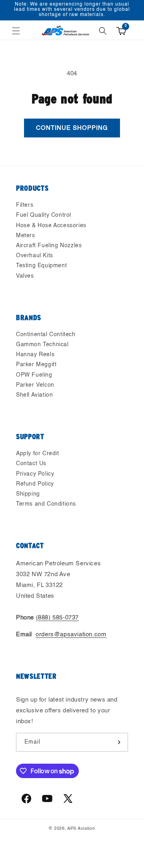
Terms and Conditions (46, 504)
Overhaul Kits (34, 255)
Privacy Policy (35, 474)
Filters (24, 205)
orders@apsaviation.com (71, 634)
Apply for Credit (37, 453)
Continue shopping (72, 128)
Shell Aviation (34, 395)
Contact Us (31, 463)
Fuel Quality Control (43, 215)
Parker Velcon (35, 385)
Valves (25, 276)
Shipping (28, 494)
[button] (16, 31)
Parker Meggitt (36, 364)
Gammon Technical (42, 344)
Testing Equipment (41, 265)
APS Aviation (81, 829)
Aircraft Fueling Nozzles (49, 245)
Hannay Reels (35, 354)
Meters (25, 235)
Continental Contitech (46, 334)
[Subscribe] (119, 742)
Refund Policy (35, 484)
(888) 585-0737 (57, 618)
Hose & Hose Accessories (51, 225)
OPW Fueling (34, 375)
